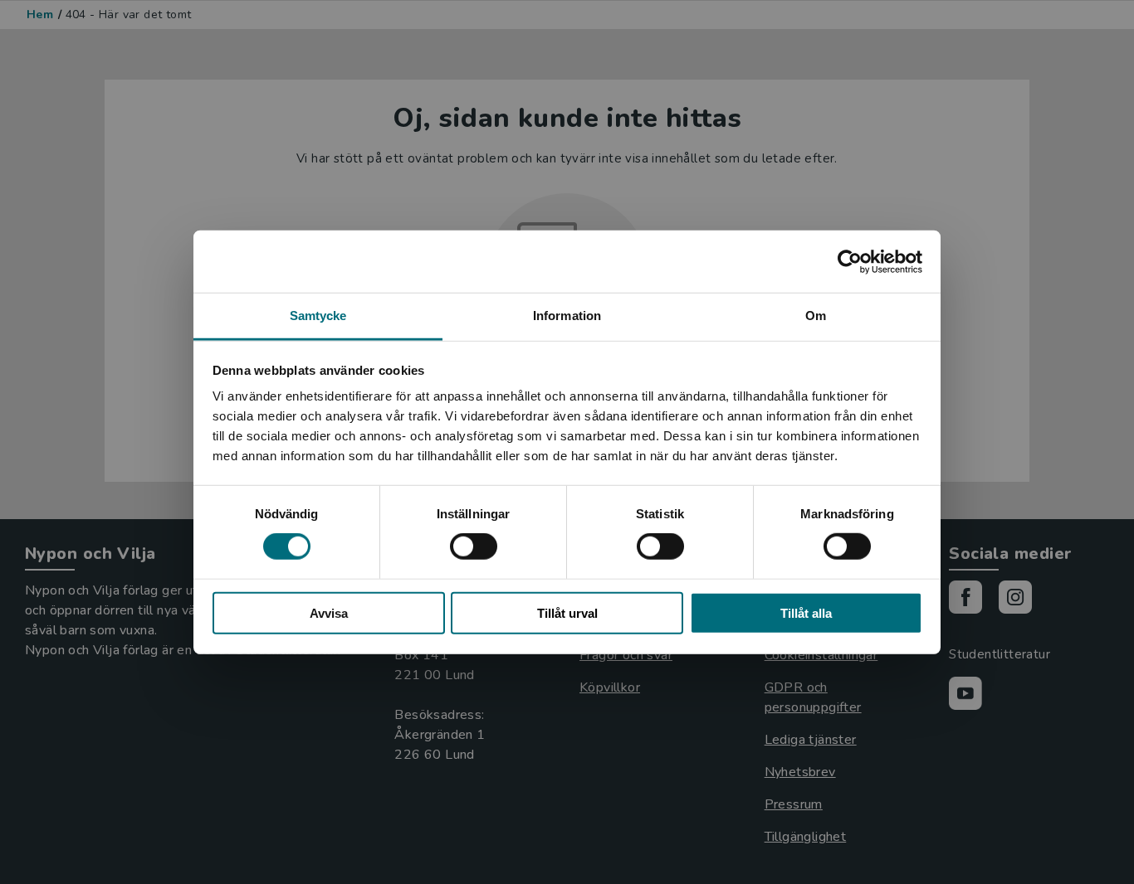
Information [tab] (567, 315)
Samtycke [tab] (318, 315)
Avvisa (329, 613)
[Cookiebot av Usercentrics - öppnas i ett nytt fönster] (849, 261)
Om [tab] (815, 315)
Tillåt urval (567, 613)
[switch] (473, 546)
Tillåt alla (806, 613)
